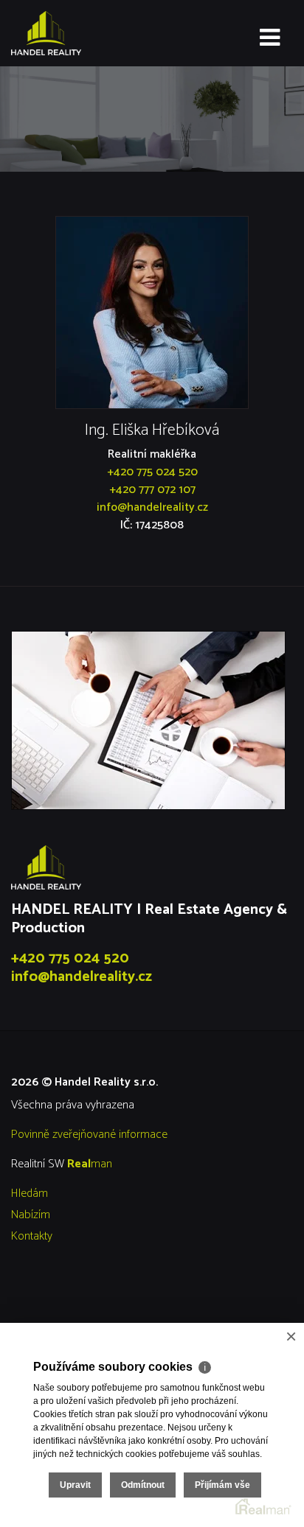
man (89, 1164)
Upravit (75, 1485)
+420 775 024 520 (152, 472)
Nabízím (30, 1215)
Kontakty (31, 1236)
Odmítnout (143, 1485)
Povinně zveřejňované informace (89, 1135)
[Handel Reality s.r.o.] (85, 33)
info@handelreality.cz (152, 507)
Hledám (29, 1193)
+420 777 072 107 (152, 490)
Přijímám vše (222, 1485)
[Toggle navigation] (269, 38)
